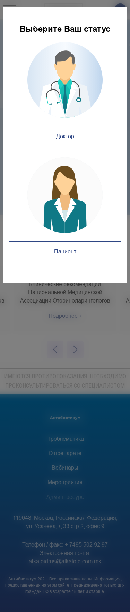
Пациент (65, 251)
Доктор (65, 136)
